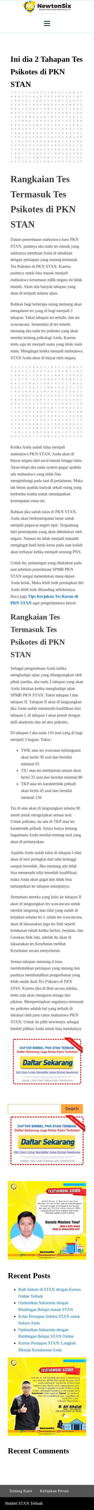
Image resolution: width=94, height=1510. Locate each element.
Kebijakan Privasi (54, 1491)
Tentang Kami (20, 1491)
